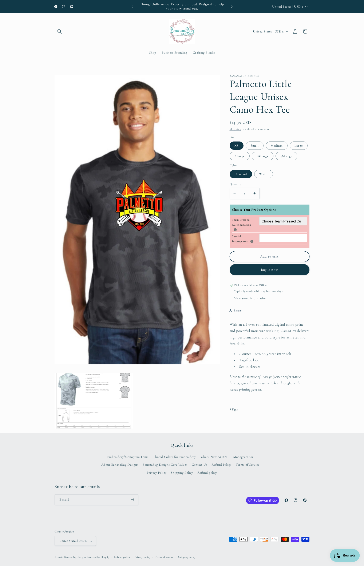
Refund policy (207, 472)
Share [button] (238, 310)
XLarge (239, 156)
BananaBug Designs (75, 556)
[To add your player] (235, 229)
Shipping (235, 129)
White (263, 174)
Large (298, 145)
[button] (60, 31)
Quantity (235, 184)
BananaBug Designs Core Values (165, 465)
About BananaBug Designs (119, 465)
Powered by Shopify (98, 556)
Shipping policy (187, 556)
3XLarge (286, 156)
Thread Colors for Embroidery (174, 457)
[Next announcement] (232, 6)
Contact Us (199, 465)
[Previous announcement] (132, 6)
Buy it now (269, 270)
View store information (250, 298)
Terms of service (164, 556)
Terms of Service (247, 465)
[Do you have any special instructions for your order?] (251, 241)
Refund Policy (221, 465)
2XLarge (263, 156)
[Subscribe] (133, 499)
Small (254, 145)
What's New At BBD (214, 457)
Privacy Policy (156, 472)
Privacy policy (143, 556)
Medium (277, 145)
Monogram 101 (243, 457)
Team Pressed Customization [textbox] (245, 222)
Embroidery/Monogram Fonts (128, 457)
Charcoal (241, 174)
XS (236, 145)
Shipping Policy (182, 472)
